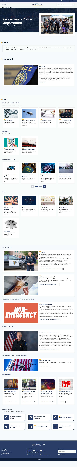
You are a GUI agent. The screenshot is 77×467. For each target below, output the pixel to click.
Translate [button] (64, 1)
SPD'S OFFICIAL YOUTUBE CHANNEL (65, 426)
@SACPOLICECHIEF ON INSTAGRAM (39, 417)
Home (3, 7)
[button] (4, 4)
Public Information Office (65, 121)
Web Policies (4, 450)
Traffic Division (63, 208)
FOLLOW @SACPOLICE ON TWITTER (16, 417)
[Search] (74, 451)
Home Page (6, 1)
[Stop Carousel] (75, 31)
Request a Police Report (28, 149)
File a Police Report (9, 149)
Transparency (4, 454)
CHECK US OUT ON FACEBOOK (65, 417)
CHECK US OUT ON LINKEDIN (40, 426)
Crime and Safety (8, 121)
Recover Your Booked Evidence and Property (65, 176)
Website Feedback (5, 453)
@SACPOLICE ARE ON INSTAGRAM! (14, 426)
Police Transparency (46, 121)
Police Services (44, 208)
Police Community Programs (8, 208)
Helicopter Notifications (28, 121)
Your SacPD (7, 231)
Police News (25, 208)
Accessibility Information (6, 452)
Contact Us (72, 1)
